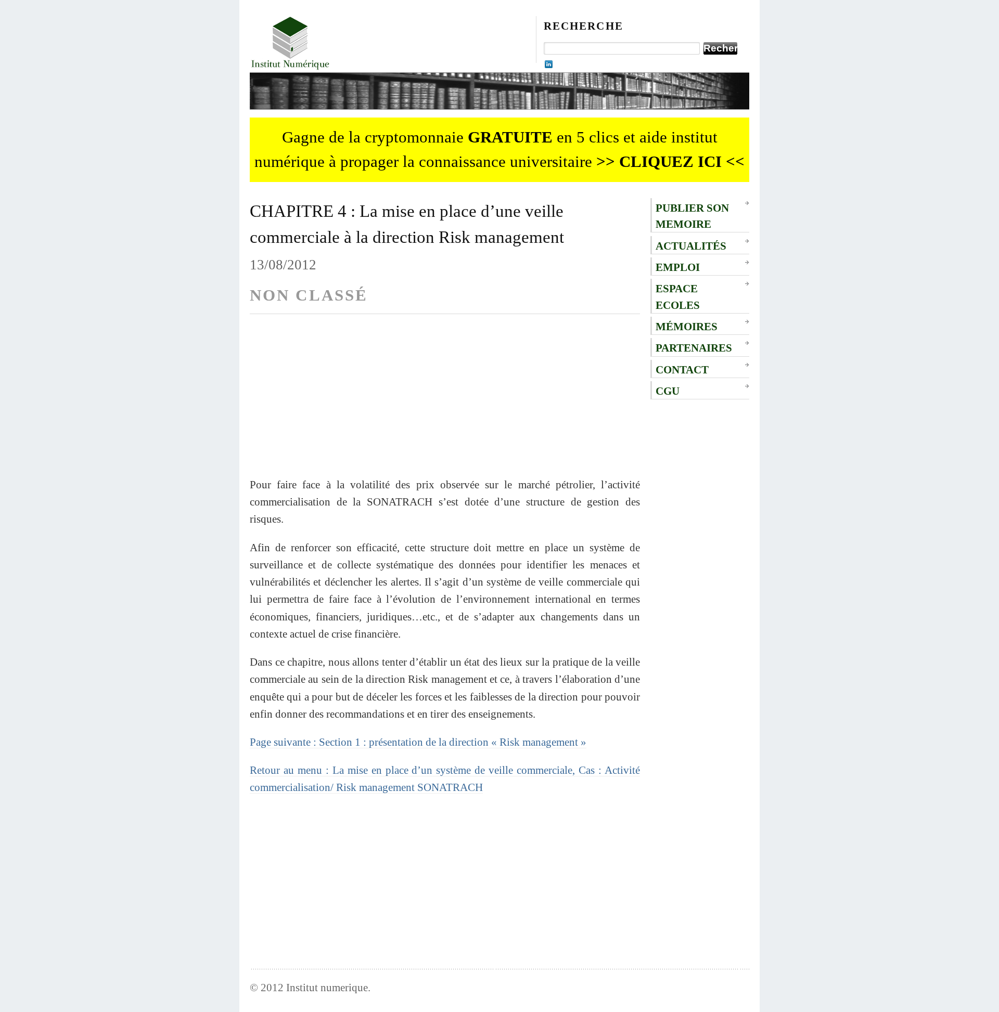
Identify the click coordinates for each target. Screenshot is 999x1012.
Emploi (678, 267)
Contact (682, 369)
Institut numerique (327, 987)
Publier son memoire (692, 216)
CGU (668, 391)
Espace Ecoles (678, 296)
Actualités (691, 246)
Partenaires (694, 348)
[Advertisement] (445, 403)
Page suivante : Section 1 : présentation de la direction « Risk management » (418, 742)
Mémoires (687, 326)
